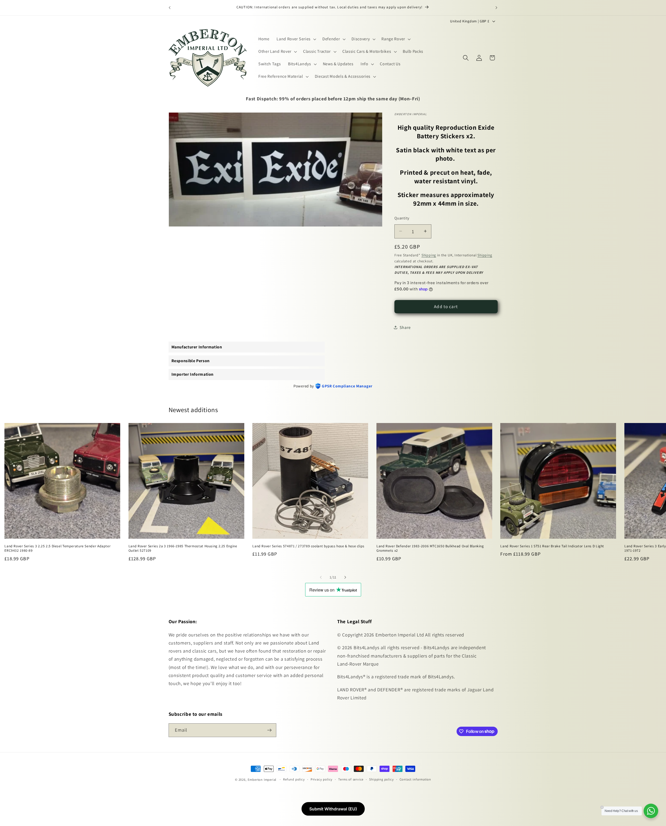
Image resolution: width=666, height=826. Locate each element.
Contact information (415, 779)
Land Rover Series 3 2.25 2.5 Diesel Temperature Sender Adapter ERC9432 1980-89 (57, 548)
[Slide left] (320, 577)
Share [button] (405, 327)
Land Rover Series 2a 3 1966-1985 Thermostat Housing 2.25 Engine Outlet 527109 (183, 548)
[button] (296, 39)
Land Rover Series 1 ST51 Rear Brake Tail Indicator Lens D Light (552, 546)
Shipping (428, 255)
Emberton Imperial (262, 779)
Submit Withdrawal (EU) (333, 808)
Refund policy (294, 779)
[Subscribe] (269, 730)
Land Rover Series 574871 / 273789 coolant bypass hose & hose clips (308, 546)
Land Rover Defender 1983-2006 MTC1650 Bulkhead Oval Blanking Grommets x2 (430, 548)
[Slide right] (345, 577)
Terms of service (350, 779)
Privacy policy (321, 779)
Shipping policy (381, 779)
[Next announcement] (496, 7)
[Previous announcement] (169, 7)
